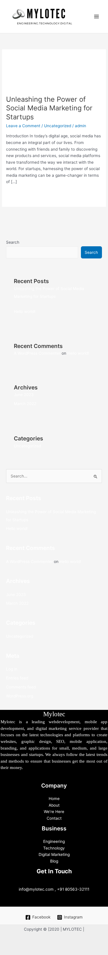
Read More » (17, 194)
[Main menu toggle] (97, 17)
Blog (54, 861)
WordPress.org (19, 696)
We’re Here (54, 811)
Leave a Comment (23, 125)
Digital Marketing (54, 854)
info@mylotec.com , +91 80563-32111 (54, 889)
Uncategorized (57, 125)
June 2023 (24, 394)
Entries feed (17, 678)
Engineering (54, 841)
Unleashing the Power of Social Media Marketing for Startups (49, 108)
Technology (54, 848)
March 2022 (25, 403)
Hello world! (24, 311)
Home (54, 798)
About (54, 805)
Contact (54, 818)
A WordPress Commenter (37, 353)
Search (12, 242)
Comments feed (21, 687)
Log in (11, 669)
